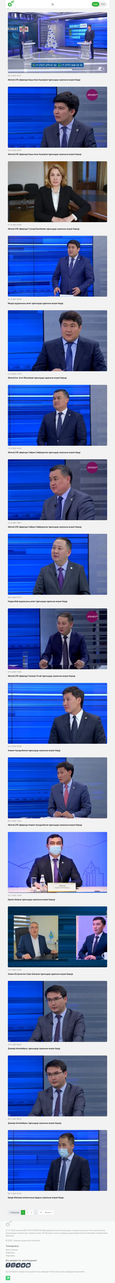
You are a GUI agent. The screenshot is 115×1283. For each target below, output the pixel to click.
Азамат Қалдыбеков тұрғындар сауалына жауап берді (34, 750)
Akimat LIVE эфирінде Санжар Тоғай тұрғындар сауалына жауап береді (41, 676)
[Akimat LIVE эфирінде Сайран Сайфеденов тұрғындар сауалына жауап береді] (57, 490)
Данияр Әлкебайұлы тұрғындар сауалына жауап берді (34, 1048)
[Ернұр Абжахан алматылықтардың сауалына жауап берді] (57, 1161)
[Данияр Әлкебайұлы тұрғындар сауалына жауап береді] (57, 1086)
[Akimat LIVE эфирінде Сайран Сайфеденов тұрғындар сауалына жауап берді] (57, 416)
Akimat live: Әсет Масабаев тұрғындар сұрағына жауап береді (37, 378)
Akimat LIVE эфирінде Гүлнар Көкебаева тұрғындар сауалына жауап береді (44, 229)
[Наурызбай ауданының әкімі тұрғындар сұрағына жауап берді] (57, 565)
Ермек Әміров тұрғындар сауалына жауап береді (31, 899)
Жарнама (10, 1256)
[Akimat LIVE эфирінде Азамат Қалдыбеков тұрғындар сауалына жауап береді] (57, 788)
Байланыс (10, 1253)
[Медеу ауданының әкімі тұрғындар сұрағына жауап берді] (57, 267)
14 (41, 1212)
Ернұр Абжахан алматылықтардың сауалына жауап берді (36, 1197)
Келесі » (48, 1212)
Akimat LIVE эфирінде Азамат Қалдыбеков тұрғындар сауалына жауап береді (45, 825)
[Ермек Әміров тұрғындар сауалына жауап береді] (57, 863)
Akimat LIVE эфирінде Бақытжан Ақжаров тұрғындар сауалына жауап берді (44, 80)
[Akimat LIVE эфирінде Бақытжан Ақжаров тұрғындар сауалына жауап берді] (57, 43)
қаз (96, 4)
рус (103, 4)
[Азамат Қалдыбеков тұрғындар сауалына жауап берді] (57, 714)
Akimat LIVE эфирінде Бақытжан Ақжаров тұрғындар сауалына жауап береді (44, 154)
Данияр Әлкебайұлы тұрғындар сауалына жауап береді (34, 1123)
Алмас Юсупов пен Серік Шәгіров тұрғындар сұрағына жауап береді (40, 974)
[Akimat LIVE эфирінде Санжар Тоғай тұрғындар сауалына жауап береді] (57, 639)
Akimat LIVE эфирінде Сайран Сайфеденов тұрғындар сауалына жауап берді (44, 452)
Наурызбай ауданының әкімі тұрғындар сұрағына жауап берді (37, 601)
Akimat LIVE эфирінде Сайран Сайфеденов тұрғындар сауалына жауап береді (45, 527)
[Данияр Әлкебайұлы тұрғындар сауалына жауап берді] (57, 1012)
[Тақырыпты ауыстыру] (52, 4)
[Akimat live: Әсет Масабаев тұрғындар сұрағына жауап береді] (57, 341)
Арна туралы (12, 1250)
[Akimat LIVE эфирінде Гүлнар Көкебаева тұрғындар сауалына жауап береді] (57, 192)
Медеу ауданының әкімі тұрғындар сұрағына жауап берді (35, 303)
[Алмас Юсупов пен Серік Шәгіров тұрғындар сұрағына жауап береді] (57, 937)
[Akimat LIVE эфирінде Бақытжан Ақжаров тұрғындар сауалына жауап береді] (57, 118)
